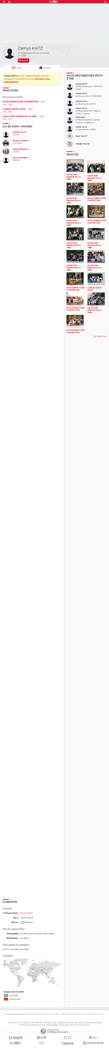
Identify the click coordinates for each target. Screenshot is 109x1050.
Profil (19, 68)
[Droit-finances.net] (93, 1037)
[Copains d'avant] (16, 1043)
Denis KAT (81, 117)
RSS (71, 1023)
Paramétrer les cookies (28, 1025)
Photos (47, 68)
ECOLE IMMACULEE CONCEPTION (20, 101)
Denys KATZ (81, 84)
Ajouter (25, 60)
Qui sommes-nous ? (15, 1023)
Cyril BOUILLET (20, 132)
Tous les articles (63, 1023)
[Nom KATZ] (69, 136)
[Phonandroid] (93, 1043)
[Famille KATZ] (69, 144)
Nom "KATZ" (81, 136)
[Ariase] (67, 1043)
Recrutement (79, 1023)
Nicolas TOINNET (20, 141)
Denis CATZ (81, 108)
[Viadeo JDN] (41, 1043)
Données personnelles (94, 1023)
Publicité (46, 1023)
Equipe (26, 1023)
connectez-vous (23, 79)
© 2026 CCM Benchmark (80, 1025)
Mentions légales (52, 1025)
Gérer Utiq (40, 1025)
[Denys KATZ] (9, 52)
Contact (54, 1023)
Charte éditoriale (36, 1023)
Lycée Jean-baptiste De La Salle (20, 116)
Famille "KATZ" (83, 144)
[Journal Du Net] (67, 1037)
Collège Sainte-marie (14, 109)
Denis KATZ (81, 93)
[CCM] (41, 1037)
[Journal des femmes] (16, 1037)
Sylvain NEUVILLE (21, 149)
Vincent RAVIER (20, 158)
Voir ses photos (99, 336)
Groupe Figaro (64, 1025)
